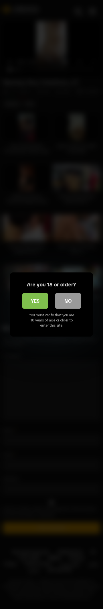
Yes (35, 301)
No (68, 301)
